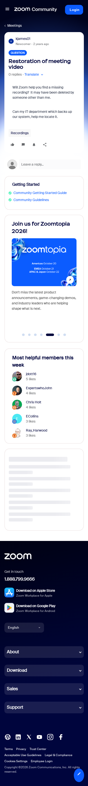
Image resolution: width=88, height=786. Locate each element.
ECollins (32, 416)
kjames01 (23, 38)
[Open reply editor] (44, 164)
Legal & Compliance (58, 755)
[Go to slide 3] (35, 335)
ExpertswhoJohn (39, 388)
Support (15, 707)
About (13, 652)
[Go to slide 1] (23, 335)
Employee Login (42, 761)
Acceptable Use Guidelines (22, 755)
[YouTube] (39, 736)
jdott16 (31, 374)
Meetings (14, 25)
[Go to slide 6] (56, 335)
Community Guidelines (31, 200)
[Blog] (7, 736)
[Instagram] (50, 736)
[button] (7, 9)
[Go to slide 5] (47, 335)
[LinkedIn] (18, 736)
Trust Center (38, 749)
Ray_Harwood (36, 430)
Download (17, 670)
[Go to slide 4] (41, 335)
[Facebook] (60, 736)
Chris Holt (33, 402)
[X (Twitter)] (29, 736)
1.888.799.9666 (19, 579)
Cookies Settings (15, 761)
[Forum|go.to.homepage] (35, 10)
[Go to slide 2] (29, 335)
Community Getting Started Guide (40, 193)
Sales (12, 689)
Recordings (20, 133)
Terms (8, 749)
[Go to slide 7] (65, 335)
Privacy (21, 749)
